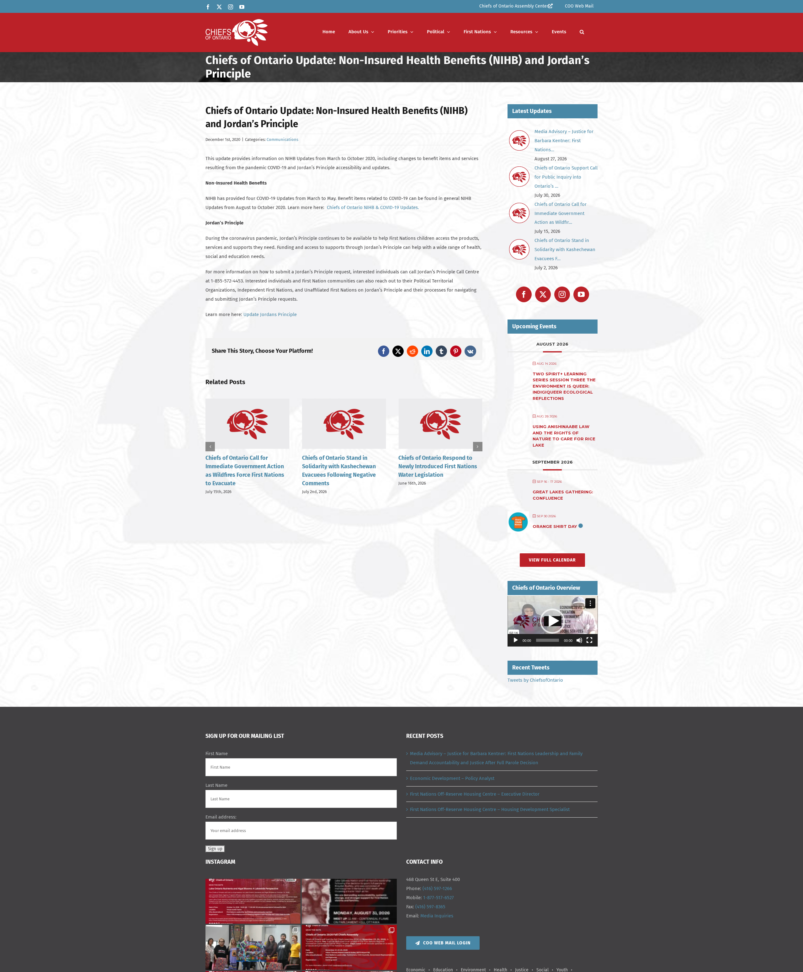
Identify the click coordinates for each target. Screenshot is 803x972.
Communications (282, 139)
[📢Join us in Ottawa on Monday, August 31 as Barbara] (349, 901)
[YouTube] (581, 294)
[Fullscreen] (589, 640)
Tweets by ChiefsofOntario (535, 680)
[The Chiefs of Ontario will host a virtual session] (252, 901)
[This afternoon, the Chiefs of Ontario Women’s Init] (252, 947)
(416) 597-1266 (437, 888)
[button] (582, 32)
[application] (553, 621)
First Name (216, 753)
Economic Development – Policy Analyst (452, 778)
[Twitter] (543, 294)
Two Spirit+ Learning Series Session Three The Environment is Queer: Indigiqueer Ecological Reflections (564, 386)
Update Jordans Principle (270, 314)
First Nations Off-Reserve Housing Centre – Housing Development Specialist (490, 809)
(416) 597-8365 (430, 907)
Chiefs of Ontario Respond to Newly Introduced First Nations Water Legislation (341, 466)
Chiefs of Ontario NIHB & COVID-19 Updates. (373, 207)
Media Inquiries (436, 916)
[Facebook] (524, 294)
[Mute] (579, 640)
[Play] (516, 640)
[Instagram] (562, 294)
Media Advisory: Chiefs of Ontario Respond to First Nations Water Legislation (431, 469)
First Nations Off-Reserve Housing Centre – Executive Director (475, 794)
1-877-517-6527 (438, 897)
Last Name (216, 785)
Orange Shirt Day (555, 526)
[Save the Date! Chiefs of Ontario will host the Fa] (349, 947)
